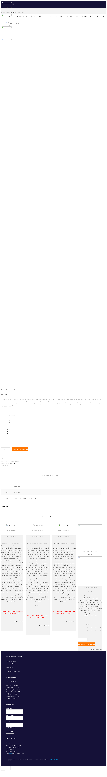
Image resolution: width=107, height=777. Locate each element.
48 (35, 498)
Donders (70, 16)
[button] (10, 8)
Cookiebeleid (10, 749)
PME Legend (100, 16)
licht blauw (17, 492)
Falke (77, 16)
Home (9, 16)
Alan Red (33, 16)
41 (22, 498)
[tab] (47, 475)
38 (16, 498)
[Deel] (4, 768)
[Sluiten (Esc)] (2, 768)
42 (24, 498)
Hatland (84, 16)
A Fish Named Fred (20, 16)
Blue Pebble (54, 760)
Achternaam (10, 715)
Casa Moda (4, 465)
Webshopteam (11, 751)
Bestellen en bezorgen (13, 745)
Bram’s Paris (42, 16)
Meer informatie (18, 621)
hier (10, 753)
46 (31, 498)
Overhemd (11, 463)
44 (27, 498)
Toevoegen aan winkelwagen (20, 449)
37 (14, 498)
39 (18, 498)
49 (37, 498)
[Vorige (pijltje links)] (2, 772)
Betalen (8, 743)
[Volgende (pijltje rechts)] (4, 772)
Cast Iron (62, 16)
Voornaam (9, 708)
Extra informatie (47, 475)
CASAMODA (52, 16)
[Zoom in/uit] (9, 768)
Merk (58, 475)
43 (25, 498)
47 (33, 498)
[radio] (55, 415)
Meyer (91, 16)
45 (29, 498)
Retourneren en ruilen (13, 747)
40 (20, 498)
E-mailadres (9, 722)
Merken (16, 12)
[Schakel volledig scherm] (7, 768)
